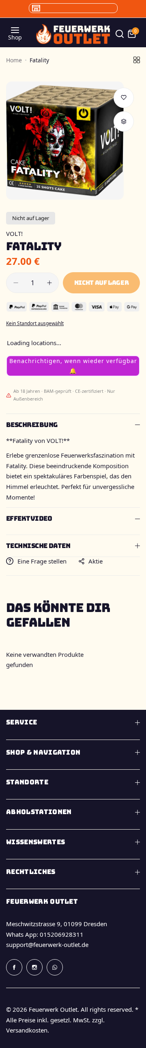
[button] (73, 365)
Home (14, 60)
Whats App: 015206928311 (45, 934)
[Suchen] (120, 34)
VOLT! (14, 233)
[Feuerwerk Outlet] (73, 34)
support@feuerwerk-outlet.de (47, 944)
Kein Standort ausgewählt (35, 323)
